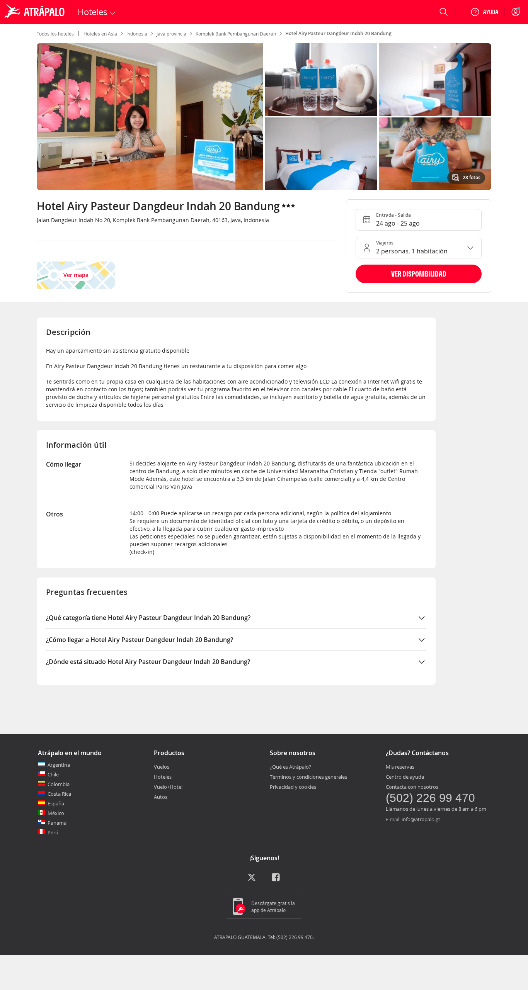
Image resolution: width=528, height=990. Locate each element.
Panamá (57, 822)
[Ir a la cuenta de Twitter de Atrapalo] (251, 879)
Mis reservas (400, 766)
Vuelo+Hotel (168, 786)
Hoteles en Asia (100, 34)
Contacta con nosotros (412, 786)
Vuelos (161, 766)
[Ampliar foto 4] (435, 153)
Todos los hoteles (55, 34)
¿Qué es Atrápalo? (290, 766)
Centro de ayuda (405, 776)
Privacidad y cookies (293, 786)
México (56, 813)
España (56, 803)
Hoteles (163, 776)
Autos (160, 796)
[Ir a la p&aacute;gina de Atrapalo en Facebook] (276, 879)
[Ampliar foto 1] (321, 79)
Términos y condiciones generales (308, 776)
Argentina (59, 764)
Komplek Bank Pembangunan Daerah (236, 34)
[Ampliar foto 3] (321, 153)
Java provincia (171, 34)
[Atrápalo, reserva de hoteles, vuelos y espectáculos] (35, 12)
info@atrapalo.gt (421, 819)
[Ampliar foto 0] (150, 116)
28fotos (471, 177)
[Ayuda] (484, 12)
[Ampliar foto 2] (435, 79)
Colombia (59, 784)
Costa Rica (59, 793)
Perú (53, 832)
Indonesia (136, 34)
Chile (53, 774)
